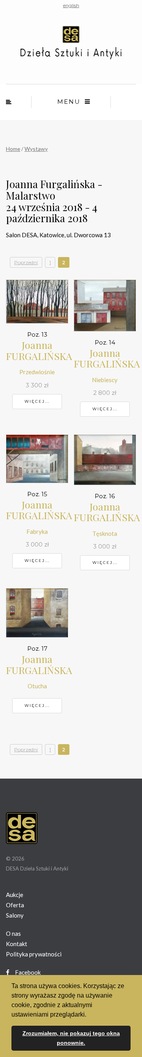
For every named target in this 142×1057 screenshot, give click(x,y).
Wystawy (36, 148)
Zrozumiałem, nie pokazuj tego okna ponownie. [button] (71, 1038)
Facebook (27, 972)
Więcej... (37, 401)
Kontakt (16, 943)
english (71, 5)
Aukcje (14, 894)
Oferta (15, 904)
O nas (13, 933)
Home (13, 148)
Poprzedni (26, 262)
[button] (89, 1015)
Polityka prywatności (34, 954)
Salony (15, 915)
